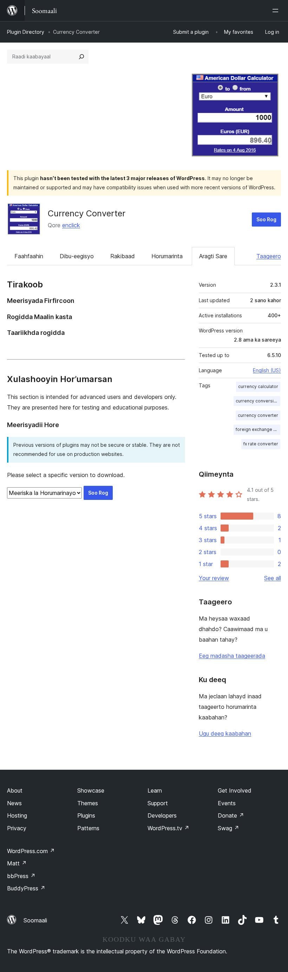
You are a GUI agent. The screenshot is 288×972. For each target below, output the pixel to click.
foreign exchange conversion (258, 429)
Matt (17, 863)
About (14, 790)
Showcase (90, 790)
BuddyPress (26, 888)
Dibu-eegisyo (77, 256)
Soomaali (35, 920)
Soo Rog (266, 219)
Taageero (268, 256)
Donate (231, 815)
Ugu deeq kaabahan (225, 733)
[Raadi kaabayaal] (81, 57)
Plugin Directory (25, 32)
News (14, 803)
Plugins (86, 815)
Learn (155, 790)
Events (227, 803)
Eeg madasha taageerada (232, 655)
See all (272, 578)
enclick (71, 225)
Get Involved (234, 790)
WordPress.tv (168, 828)
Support (158, 803)
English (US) (267, 370)
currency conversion (257, 401)
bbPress (21, 875)
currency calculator (258, 386)
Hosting (17, 815)
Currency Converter (86, 213)
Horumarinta (167, 256)
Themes (87, 803)
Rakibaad (122, 256)
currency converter (258, 415)
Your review (214, 578)
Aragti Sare (213, 256)
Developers (162, 815)
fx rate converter (260, 443)
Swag (228, 828)
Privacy (16, 828)
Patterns (88, 828)
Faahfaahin (28, 256)
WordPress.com (31, 851)
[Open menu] (277, 10)
